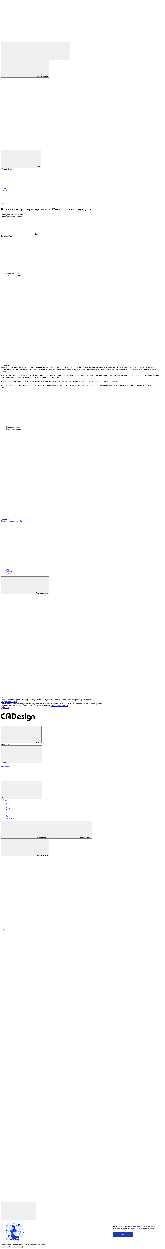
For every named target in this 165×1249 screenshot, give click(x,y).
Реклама (8, 572)
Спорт (7, 816)
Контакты (9, 574)
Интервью (9, 808)
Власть (8, 806)
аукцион (70, 367)
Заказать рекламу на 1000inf (11, 521)
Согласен (123, 1235)
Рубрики (8, 570)
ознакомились (135, 1226)
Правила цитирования (59, 706)
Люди (7, 814)
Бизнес (8, 812)
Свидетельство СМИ (9, 702)
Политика (9, 804)
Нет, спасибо (6, 1247)
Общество (9, 810)
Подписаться (17, 1247)
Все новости (5, 766)
